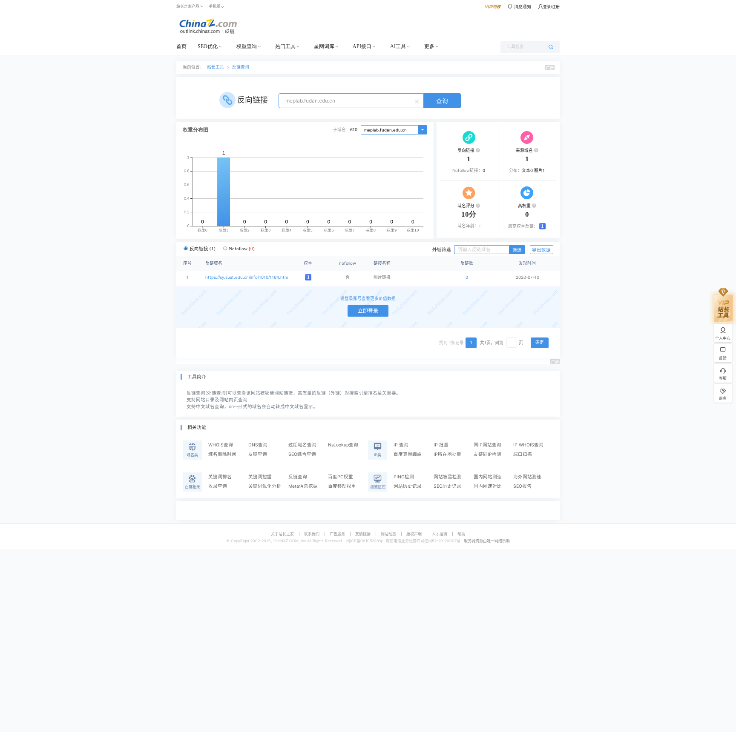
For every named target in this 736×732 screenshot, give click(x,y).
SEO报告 (522, 486)
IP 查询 (401, 445)
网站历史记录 (408, 486)
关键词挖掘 (260, 477)
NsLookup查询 (343, 445)
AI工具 (398, 46)
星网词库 (324, 46)
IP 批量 (441, 445)
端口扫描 (522, 454)
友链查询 (257, 454)
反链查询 (240, 67)
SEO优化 (208, 46)
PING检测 (404, 477)
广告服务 (337, 534)
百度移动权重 (342, 486)
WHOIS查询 (220, 445)
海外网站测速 (527, 477)
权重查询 (246, 46)
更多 (429, 46)
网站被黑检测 (448, 477)
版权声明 (414, 534)
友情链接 (363, 534)
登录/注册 (551, 6)
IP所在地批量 (447, 454)
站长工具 (215, 67)
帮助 (461, 534)
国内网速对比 (488, 486)
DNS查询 (257, 445)
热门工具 (285, 46)
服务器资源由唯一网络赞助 (487, 540)
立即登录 (368, 311)
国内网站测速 (488, 477)
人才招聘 (439, 534)
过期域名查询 (302, 445)
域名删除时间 (222, 454)
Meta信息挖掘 (303, 486)
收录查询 (217, 486)
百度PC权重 (340, 477)
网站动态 (388, 534)
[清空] (418, 101)
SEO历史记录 (447, 486)
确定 (539, 342)
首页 (181, 46)
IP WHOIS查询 (528, 445)
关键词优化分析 (264, 486)
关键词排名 (220, 477)
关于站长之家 (282, 534)
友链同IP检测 (487, 454)
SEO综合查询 (302, 454)
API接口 (362, 46)
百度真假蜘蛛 (408, 454)
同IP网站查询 (487, 445)
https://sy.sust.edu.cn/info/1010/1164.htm (246, 277)
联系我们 (311, 534)
